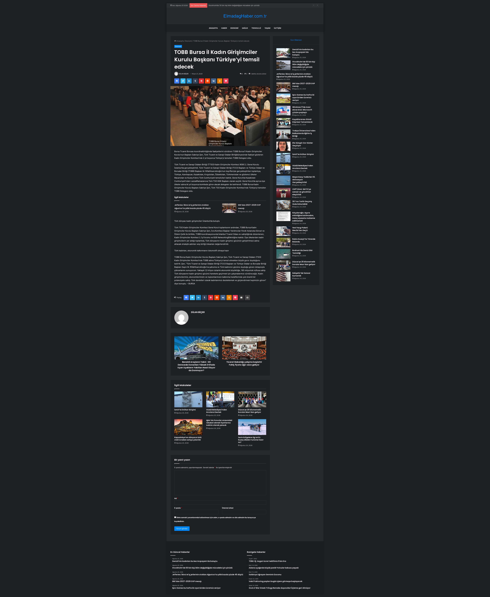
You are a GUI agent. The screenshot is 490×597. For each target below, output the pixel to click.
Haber (224, 28)
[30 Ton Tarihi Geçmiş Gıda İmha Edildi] (283, 205)
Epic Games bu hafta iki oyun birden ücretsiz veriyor (303, 97)
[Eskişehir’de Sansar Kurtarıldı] (283, 276)
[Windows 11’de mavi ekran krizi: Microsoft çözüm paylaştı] (283, 110)
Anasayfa (213, 28)
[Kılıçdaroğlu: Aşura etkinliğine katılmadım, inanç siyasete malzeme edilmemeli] (283, 216)
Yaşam (267, 28)
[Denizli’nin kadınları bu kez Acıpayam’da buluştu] (283, 53)
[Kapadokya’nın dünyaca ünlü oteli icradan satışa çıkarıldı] (188, 427)
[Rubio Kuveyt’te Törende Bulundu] (283, 242)
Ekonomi (234, 28)
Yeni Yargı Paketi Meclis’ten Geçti (300, 229)
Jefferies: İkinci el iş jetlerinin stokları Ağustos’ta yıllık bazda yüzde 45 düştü (239, 5)
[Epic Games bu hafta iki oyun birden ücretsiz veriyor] (283, 98)
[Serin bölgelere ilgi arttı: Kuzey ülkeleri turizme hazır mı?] (252, 427)
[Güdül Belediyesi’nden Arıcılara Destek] (220, 399)
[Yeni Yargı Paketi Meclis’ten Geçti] (283, 231)
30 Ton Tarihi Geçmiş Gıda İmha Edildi (302, 202)
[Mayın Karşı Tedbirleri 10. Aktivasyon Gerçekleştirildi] (283, 180)
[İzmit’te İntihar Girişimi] (188, 399)
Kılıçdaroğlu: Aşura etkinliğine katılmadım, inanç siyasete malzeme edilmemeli (303, 216)
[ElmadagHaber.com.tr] (245, 16)
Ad (176, 498)
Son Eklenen (296, 40)
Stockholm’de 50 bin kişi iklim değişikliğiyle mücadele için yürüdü (303, 64)
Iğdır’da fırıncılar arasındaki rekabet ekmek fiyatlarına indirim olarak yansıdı (219, 422)
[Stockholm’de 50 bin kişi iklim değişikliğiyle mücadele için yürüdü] (283, 65)
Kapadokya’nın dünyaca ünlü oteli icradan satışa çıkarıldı (187, 438)
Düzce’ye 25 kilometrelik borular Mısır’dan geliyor (249, 410)
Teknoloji (256, 28)
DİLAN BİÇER (183, 74)
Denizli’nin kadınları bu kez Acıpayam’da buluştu (302, 52)
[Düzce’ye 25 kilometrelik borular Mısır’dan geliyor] (252, 399)
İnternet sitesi (227, 508)
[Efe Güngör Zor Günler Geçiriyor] (283, 146)
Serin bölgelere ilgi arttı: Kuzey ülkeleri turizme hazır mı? (251, 440)
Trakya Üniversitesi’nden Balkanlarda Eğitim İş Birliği (303, 133)
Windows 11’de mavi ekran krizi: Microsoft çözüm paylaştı (302, 110)
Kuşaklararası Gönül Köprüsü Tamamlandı (302, 120)
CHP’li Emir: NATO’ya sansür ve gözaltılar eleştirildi (301, 192)
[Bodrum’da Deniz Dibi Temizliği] (283, 254)
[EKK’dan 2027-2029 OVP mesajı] (229, 208)
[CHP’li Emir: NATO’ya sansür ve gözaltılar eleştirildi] (283, 192)
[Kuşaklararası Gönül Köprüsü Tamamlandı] (283, 123)
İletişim (277, 28)
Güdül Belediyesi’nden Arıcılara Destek (216, 410)
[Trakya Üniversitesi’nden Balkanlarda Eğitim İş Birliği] (283, 134)
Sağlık (245, 28)
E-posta (178, 508)
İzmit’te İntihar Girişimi (185, 409)
